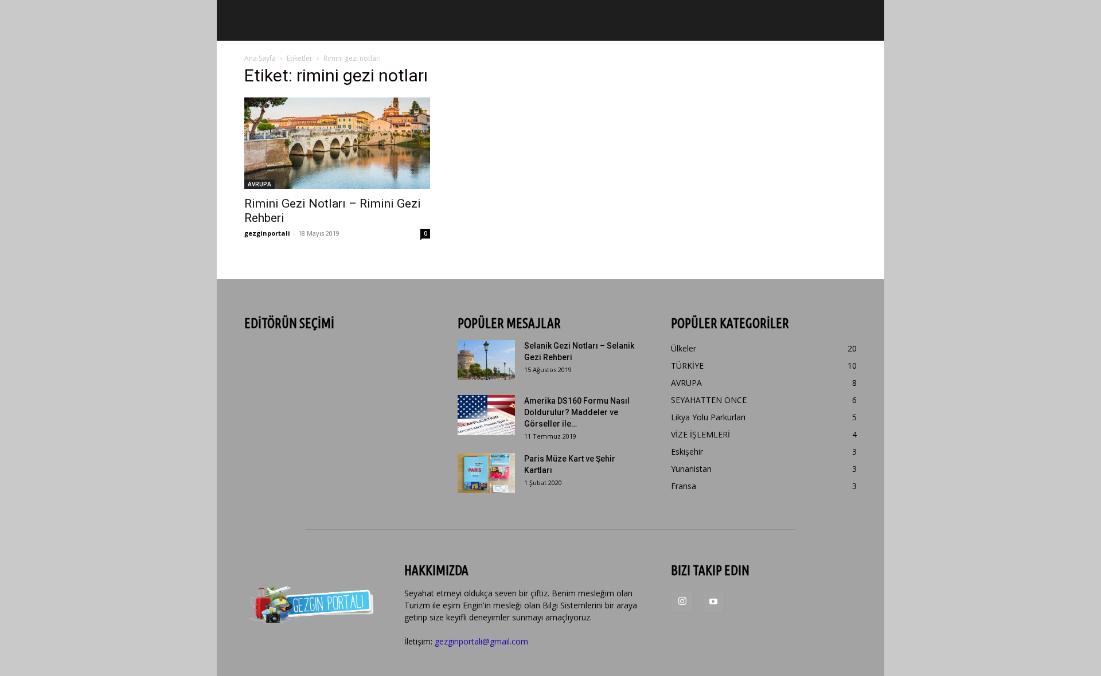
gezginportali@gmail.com (481, 641)
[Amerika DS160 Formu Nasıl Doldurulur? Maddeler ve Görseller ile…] (486, 415)
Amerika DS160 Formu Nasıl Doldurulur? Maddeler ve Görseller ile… (577, 412)
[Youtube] (713, 602)
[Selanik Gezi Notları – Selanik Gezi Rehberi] (486, 360)
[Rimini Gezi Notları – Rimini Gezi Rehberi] (337, 143)
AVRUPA (259, 184)
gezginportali (267, 233)
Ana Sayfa (260, 58)
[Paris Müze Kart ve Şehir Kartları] (486, 473)
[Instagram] (682, 601)
